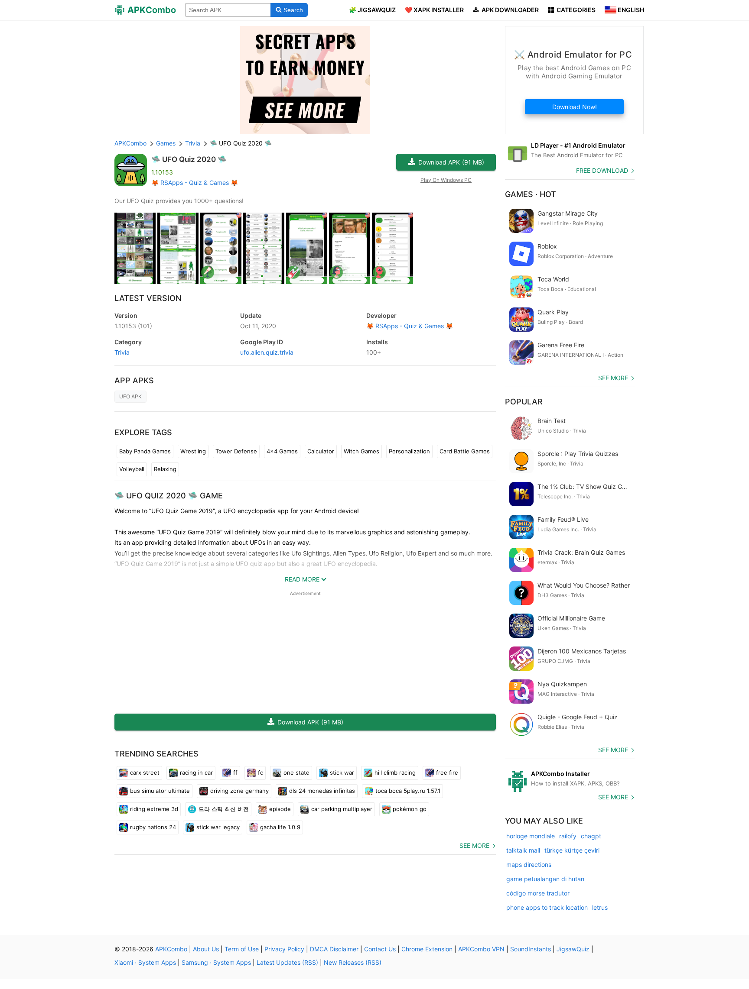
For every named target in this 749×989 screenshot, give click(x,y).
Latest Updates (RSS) (287, 962)
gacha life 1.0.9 (280, 827)
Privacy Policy (284, 949)
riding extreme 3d (154, 808)
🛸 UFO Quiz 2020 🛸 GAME (168, 495)
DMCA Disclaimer (334, 949)
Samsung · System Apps (216, 962)
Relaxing (165, 468)
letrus (600, 907)
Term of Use (242, 949)
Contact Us (380, 949)
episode (280, 808)
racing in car (196, 772)
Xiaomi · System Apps (145, 962)
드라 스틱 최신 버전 (224, 808)
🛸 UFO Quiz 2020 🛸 (189, 159)
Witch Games (361, 451)
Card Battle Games (465, 451)
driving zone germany (239, 790)
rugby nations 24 (153, 827)
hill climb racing (395, 772)
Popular (524, 401)
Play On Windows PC (446, 180)
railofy (567, 836)
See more (474, 845)
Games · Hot (530, 194)
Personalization (409, 451)
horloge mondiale (530, 836)
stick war (342, 772)
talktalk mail (523, 850)
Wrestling (193, 451)
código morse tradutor (538, 893)
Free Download (602, 170)
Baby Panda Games (145, 451)
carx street (145, 772)
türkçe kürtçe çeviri (571, 850)
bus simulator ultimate (160, 790)
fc (260, 772)
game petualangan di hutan (545, 878)
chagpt (591, 836)
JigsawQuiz (573, 949)
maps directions (528, 864)
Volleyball (131, 468)
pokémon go (410, 808)
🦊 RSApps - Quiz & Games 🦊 (194, 182)
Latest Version (147, 298)
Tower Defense (236, 451)
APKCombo (130, 143)
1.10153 (133, 326)
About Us (206, 949)
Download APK (451, 162)
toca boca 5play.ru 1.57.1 (407, 790)
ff (235, 772)
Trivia (122, 352)
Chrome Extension (427, 949)
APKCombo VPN (481, 949)
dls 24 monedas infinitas (322, 790)
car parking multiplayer (341, 808)
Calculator (320, 451)
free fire (447, 772)
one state (296, 772)
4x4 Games (282, 451)
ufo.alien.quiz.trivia (266, 352)
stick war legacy (218, 827)
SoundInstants (530, 949)
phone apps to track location (547, 907)
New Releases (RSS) (352, 962)
